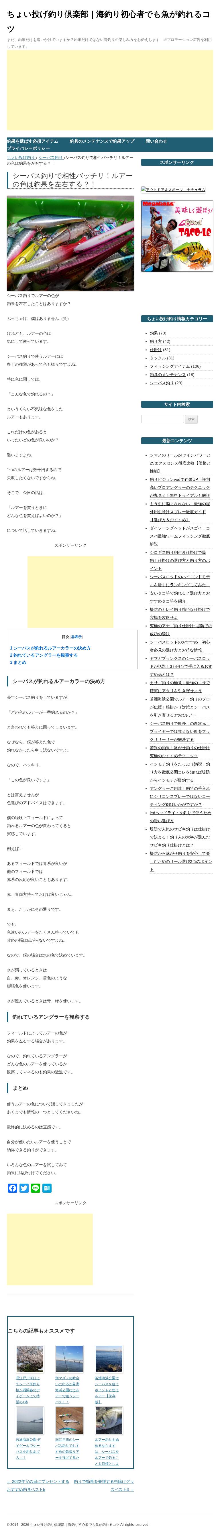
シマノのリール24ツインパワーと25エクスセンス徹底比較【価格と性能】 (180, 463)
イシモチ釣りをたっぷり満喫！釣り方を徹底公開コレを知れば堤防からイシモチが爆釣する (180, 772)
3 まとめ (18, 662)
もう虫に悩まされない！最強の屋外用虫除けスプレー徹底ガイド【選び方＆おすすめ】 (180, 511)
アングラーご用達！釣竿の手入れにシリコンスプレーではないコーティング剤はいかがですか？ (180, 796)
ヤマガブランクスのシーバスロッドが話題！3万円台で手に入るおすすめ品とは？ (181, 666)
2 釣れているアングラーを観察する (44, 655)
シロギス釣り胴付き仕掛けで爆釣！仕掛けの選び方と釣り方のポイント (180, 560)
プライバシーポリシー (28, 148)
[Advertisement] (110, 90)
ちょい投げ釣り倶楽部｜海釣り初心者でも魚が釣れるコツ (109, 22)
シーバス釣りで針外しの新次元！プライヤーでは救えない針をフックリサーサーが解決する (180, 731)
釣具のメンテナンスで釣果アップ (102, 141)
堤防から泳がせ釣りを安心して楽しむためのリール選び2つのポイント (181, 861)
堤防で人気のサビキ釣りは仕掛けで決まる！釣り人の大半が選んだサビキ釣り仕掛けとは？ (180, 837)
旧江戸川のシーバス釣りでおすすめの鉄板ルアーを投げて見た (67, 1449)
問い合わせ (156, 141)
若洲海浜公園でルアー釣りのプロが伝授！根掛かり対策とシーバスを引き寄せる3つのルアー (180, 707)
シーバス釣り (162, 383)
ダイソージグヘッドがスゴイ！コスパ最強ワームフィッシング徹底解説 (180, 536)
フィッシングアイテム (170, 366)
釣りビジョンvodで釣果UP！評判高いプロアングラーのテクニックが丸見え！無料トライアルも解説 (180, 487)
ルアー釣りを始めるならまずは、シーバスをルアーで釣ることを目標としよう (107, 1455)
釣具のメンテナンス (168, 374)
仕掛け (156, 349)
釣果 (154, 333)
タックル (158, 358)
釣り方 (156, 341)
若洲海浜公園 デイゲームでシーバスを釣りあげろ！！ (28, 1449)
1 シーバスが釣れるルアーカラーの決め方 (50, 648)
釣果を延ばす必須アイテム (32, 141)
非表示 (76, 637)
